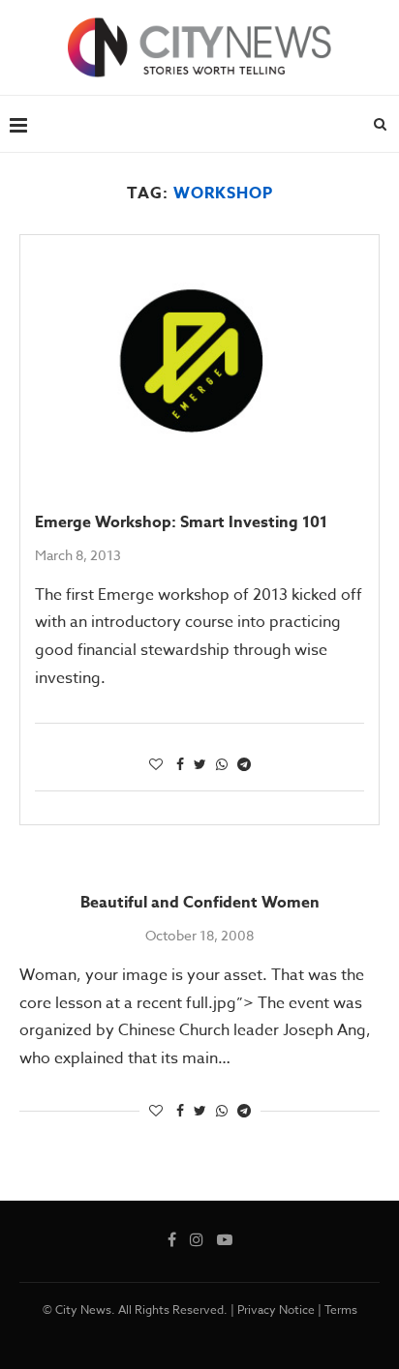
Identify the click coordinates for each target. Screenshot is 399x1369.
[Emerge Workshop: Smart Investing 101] (199, 354)
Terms (340, 1309)
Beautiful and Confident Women (200, 902)
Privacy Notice (276, 1309)
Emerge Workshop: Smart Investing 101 (181, 522)
